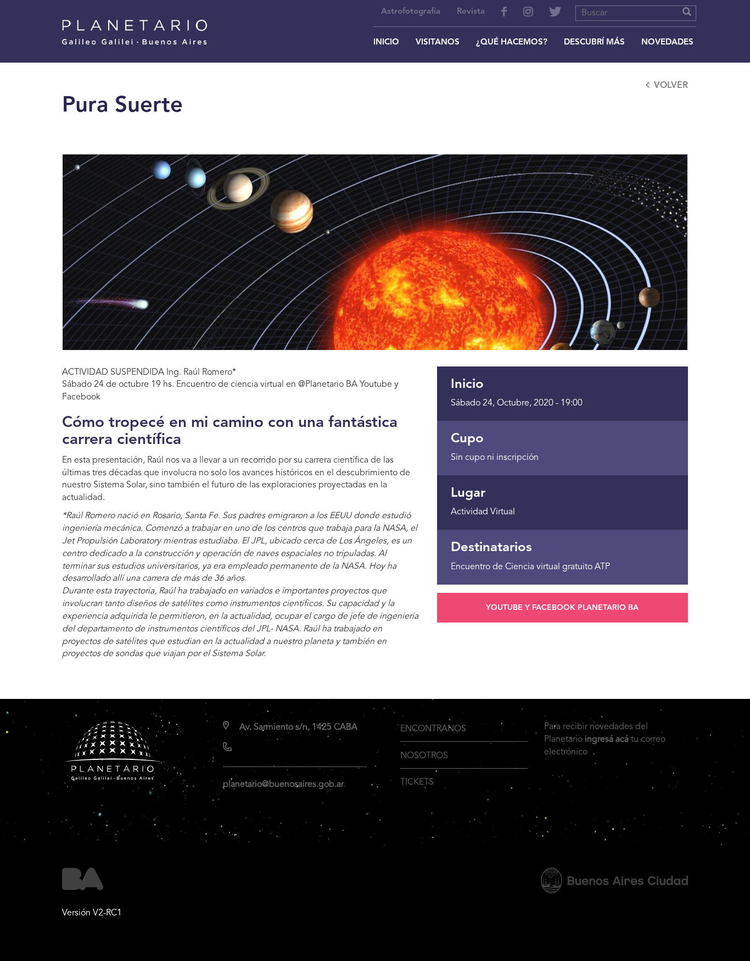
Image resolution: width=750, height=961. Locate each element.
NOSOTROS (424, 756)
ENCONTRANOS (433, 729)
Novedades (667, 42)
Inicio (386, 42)
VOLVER (671, 85)
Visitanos (438, 42)
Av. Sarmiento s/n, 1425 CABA (298, 727)
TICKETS (417, 782)
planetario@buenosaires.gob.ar (283, 784)
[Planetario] (134, 17)
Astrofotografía (410, 12)
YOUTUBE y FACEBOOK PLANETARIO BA (562, 608)
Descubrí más (594, 42)
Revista (471, 12)
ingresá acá (607, 739)
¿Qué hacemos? (511, 42)
